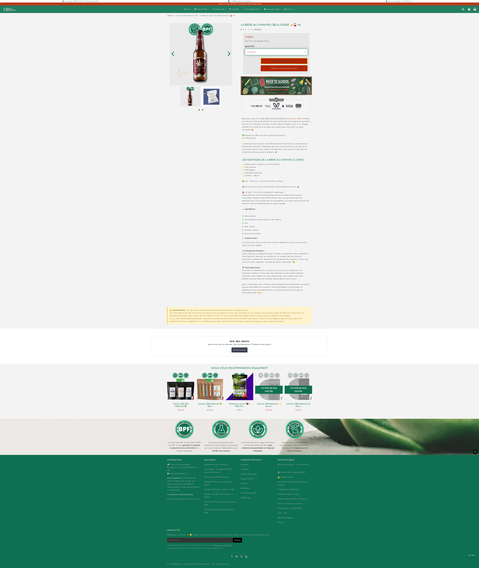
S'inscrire (237, 540)
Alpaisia (244, 483)
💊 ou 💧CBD (234, 9)
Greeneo (244, 464)
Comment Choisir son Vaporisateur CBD (220, 503)
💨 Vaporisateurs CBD (271, 9)
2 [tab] (202, 110)
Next (229, 53)
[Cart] (475, 9)
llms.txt (281, 522)
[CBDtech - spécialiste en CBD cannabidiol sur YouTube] (246, 556)
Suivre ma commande (180, 464)
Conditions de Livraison (288, 494)
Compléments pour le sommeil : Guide (218, 483)
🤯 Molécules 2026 (200, 9)
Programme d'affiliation (289, 489)
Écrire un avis (239, 350)
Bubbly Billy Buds (249, 474)
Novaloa (244, 469)
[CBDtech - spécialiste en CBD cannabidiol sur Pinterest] (236, 556)
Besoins (186, 9)
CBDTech (170, 15)
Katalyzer (245, 488)
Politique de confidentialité (290, 508)
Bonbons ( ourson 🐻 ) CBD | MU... (239, 405)
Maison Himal (247, 479)
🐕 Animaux (288, 9)
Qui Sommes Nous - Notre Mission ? (293, 466)
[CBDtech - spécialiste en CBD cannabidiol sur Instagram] (241, 556)
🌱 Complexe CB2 (218, 9)
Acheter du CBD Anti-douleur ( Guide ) (218, 495)
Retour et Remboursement (290, 503)
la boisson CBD (294, 118)
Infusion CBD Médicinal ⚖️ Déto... (298, 405)
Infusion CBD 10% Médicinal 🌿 (181, 405)
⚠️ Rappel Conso (285, 477)
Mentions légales (285, 517)
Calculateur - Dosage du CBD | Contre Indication (218, 470)
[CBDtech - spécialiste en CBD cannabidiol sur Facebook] (231, 556)
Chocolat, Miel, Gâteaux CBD (187, 15)
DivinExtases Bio (248, 493)
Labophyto (246, 497)
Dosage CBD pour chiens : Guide (219, 489)
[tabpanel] (190, 96)
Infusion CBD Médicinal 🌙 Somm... (269, 405)
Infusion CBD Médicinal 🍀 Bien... (210, 405)
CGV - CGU (283, 513)
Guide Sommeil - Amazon (215, 464)
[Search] (463, 9)
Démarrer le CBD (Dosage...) (217, 477)
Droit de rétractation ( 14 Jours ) (293, 499)
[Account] (469, 9)
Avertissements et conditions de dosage (292, 483)
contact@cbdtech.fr (179, 473)
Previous (173, 53)
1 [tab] (199, 110)
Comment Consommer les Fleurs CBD (219, 511)
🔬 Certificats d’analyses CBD (291, 472)
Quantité (249, 46)
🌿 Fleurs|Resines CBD (251, 9)
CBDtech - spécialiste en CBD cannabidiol (191, 564)
